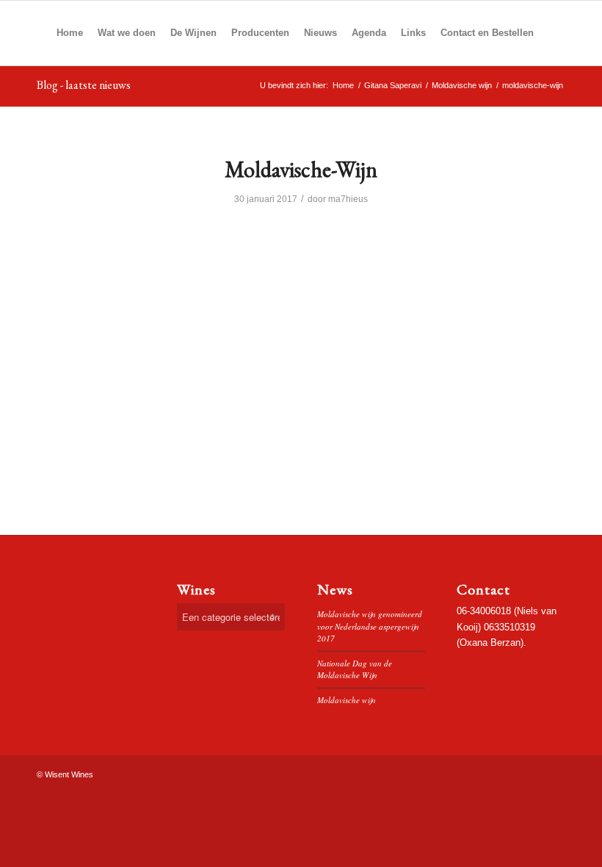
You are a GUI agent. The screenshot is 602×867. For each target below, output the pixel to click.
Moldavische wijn (346, 699)
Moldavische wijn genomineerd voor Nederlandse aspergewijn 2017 (369, 626)
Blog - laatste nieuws (84, 85)
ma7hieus (348, 199)
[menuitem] (69, 33)
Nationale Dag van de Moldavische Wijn (354, 669)
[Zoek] (553, 33)
